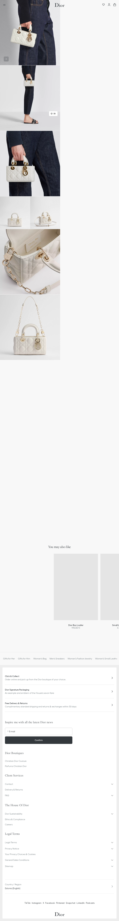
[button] (30, 32)
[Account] (109, 5)
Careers (9, 824)
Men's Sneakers (57, 658)
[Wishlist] (103, 5)
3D (54, 114)
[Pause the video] (6, 58)
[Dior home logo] (59, 5)
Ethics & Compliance (15, 819)
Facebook (50, 903)
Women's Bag (39, 658)
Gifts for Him (24, 658)
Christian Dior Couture (15, 761)
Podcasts (90, 903)
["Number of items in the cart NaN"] (115, 5)
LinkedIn (81, 903)
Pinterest (60, 903)
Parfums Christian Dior (16, 766)
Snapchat (70, 903)
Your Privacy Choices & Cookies (20, 854)
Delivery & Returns (14, 789)
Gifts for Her (9, 658)
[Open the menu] (5, 5)
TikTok (27, 903)
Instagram (37, 903)
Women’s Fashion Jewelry (80, 658)
